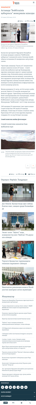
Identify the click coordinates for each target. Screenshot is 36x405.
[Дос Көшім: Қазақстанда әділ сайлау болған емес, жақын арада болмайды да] (18, 192)
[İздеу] (30, 403)
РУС (13, 403)
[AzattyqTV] (21, 403)
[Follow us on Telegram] (18, 387)
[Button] (20, 21)
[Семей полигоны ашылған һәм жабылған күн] (18, 139)
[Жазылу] (25, 387)
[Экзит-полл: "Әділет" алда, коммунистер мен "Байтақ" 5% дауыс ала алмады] (18, 221)
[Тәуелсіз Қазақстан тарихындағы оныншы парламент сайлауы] (18, 250)
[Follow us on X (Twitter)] (6, 387)
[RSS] (22, 387)
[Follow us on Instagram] (14, 387)
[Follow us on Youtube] (10, 387)
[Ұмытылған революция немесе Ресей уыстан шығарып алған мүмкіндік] (18, 276)
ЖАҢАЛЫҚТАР (5, 7)
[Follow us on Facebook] (2, 387)
